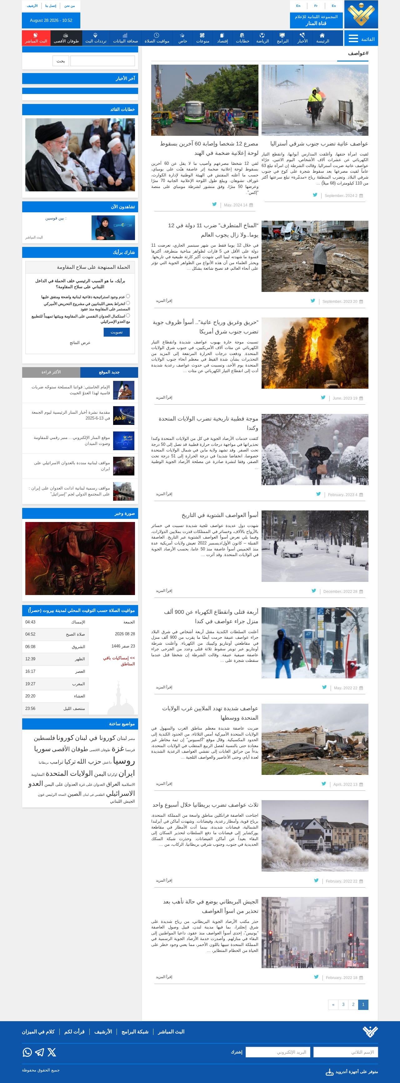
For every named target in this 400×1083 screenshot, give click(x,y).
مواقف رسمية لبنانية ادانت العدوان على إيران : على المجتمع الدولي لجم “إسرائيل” (69, 491)
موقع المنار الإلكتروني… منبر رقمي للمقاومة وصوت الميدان (72, 440)
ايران (126, 773)
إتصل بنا (50, 5)
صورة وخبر (125, 513)
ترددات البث (96, 41)
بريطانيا (44, 762)
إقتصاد (222, 41)
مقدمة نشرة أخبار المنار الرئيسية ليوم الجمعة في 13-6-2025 (71, 415)
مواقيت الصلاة (157, 41)
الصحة (62, 794)
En (298, 5)
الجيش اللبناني (122, 801)
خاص (182, 41)
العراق (113, 784)
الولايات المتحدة (69, 773)
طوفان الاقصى (99, 750)
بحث (61, 60)
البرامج (283, 41)
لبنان (122, 738)
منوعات (202, 41)
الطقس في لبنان (94, 794)
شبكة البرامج (135, 1031)
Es (334, 5)
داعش (107, 762)
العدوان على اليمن (61, 784)
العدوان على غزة (92, 784)
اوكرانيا (112, 774)
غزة (118, 748)
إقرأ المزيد (164, 300)
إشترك (236, 1052)
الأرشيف (32, 5)
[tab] (80, 267)
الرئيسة (322, 41)
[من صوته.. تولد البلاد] (80, 558)
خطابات (242, 41)
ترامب (56, 762)
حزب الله (89, 761)
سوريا (42, 749)
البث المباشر (34, 237)
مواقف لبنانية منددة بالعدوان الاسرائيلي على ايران (72, 465)
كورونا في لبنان (95, 737)
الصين (75, 793)
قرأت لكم (74, 1031)
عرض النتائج (80, 342)
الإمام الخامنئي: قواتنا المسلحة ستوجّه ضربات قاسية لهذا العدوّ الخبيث (71, 390)
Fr (316, 5)
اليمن (100, 774)
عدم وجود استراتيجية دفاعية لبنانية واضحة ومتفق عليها (83, 297)
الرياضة (262, 41)
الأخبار (303, 41)
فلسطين (44, 738)
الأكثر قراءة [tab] (51, 372)
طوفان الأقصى (70, 749)
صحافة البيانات (125, 41)
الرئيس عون (47, 794)
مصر (131, 739)
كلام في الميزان (38, 1031)
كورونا (65, 737)
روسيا (124, 760)
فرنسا (130, 750)
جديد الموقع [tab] (109, 372)
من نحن (69, 5)
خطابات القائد (122, 109)
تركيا (70, 761)
